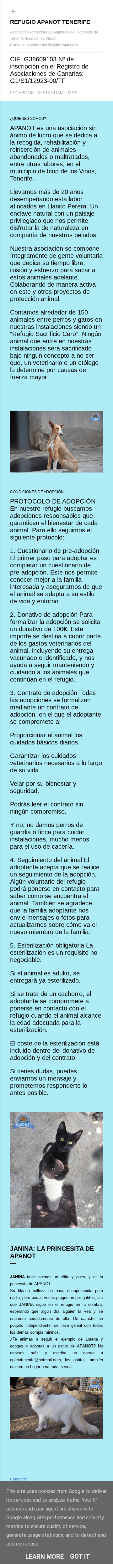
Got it (80, 1556)
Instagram (51, 92)
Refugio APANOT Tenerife (50, 22)
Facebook (22, 92)
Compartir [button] (18, 1479)
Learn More (44, 1556)
